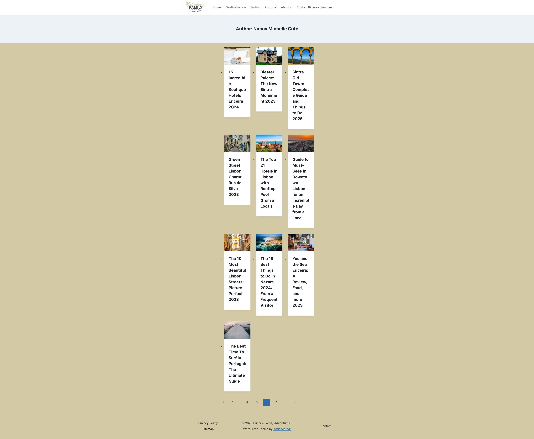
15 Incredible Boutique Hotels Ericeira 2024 (237, 89)
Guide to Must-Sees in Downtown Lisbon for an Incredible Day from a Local (300, 188)
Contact (326, 426)
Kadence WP (282, 429)
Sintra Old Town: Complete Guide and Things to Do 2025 (300, 95)
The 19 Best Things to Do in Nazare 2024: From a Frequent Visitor (269, 282)
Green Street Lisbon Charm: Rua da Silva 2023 (235, 177)
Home (217, 7)
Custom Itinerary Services (314, 7)
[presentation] (237, 56)
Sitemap (208, 429)
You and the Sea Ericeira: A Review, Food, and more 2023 (300, 282)
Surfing (255, 7)
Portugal (271, 7)
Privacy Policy (208, 423)
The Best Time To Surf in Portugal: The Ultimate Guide (237, 364)
